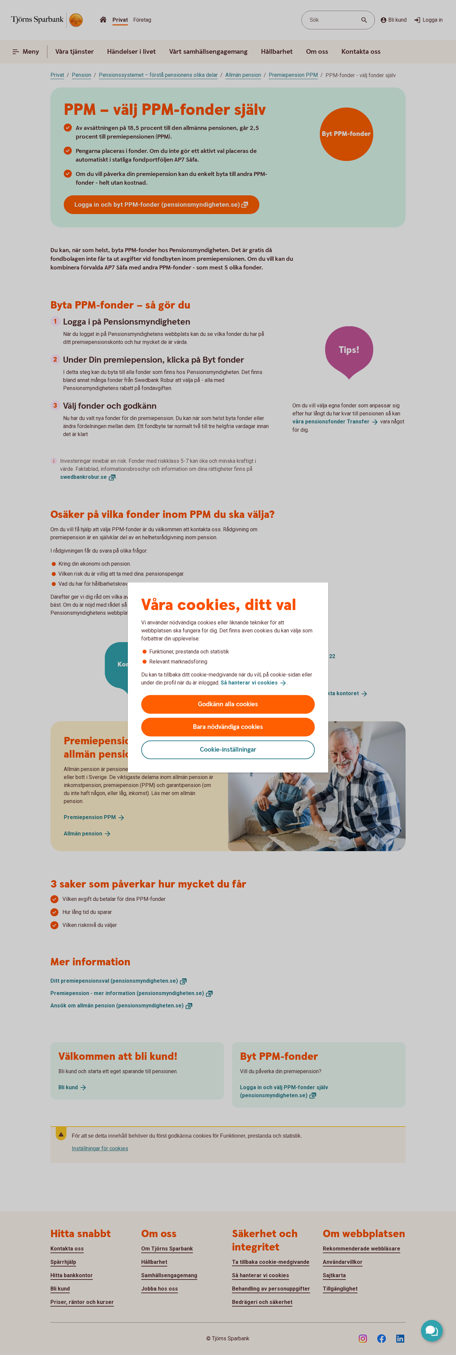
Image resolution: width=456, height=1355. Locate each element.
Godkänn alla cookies (228, 704)
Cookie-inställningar (228, 749)
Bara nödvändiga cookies (228, 727)
